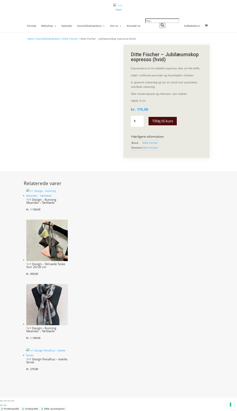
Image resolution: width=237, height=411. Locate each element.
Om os (114, 26)
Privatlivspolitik (11, 408)
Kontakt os (134, 26)
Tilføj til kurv (162, 121)
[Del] (8, 400)
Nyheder (66, 26)
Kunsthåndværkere (89, 26)
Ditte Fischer (70, 38)
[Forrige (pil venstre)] (1, 405)
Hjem (30, 38)
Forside (31, 26)
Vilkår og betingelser (54, 408)
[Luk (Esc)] (12, 400)
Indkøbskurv (192, 26)
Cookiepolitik (31, 408)
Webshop (47, 26)
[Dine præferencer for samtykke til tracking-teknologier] (230, 404)
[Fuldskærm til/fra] (5, 400)
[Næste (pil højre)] (5, 405)
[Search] (162, 25)
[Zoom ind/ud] (1, 400)
